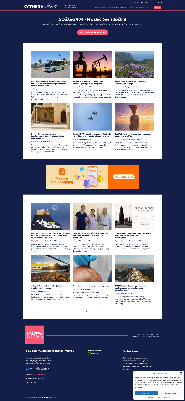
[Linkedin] (161, 2)
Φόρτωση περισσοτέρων (92, 311)
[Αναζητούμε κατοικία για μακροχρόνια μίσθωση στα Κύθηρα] (134, 64)
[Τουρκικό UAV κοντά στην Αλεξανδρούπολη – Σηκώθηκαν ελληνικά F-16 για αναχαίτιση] (92, 117)
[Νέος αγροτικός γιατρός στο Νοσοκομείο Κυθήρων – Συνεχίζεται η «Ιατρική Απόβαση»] (92, 216)
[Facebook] (154, 2)
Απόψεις (34, 89)
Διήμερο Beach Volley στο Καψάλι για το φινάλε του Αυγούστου (48, 287)
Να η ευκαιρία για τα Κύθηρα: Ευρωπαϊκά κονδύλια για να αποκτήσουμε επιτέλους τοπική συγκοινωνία (49, 83)
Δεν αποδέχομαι (170, 393)
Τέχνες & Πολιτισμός (121, 139)
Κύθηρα (75, 241)
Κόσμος (75, 87)
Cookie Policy (150, 397)
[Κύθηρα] (34, 335)
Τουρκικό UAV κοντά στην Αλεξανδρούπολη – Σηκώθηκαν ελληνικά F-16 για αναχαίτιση (92, 135)
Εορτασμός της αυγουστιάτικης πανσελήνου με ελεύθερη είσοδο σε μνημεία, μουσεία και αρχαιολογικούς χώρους (50, 235)
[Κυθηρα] (44, 6)
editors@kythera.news (39, 374)
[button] (181, 373)
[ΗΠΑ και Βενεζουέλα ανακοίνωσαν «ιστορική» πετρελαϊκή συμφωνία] (92, 64)
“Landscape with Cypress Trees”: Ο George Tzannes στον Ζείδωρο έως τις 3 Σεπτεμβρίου (133, 235)
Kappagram (52, 397)
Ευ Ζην (75, 289)
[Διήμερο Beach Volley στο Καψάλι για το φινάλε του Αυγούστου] (50, 268)
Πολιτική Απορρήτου (163, 397)
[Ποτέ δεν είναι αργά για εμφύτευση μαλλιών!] (92, 268)
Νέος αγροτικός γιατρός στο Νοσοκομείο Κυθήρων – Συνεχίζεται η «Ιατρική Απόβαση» (90, 235)
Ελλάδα (75, 139)
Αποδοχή (146, 393)
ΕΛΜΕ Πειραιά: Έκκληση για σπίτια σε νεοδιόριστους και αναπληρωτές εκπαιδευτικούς (131, 288)
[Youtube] (159, 2)
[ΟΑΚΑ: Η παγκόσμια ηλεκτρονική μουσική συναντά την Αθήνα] (134, 117)
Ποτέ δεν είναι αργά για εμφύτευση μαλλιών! (92, 286)
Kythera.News (29, 397)
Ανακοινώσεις (119, 87)
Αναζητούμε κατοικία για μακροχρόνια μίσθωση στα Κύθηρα (131, 82)
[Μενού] (151, 8)
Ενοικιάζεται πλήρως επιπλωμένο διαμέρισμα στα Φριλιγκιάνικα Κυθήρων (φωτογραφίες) (48, 136)
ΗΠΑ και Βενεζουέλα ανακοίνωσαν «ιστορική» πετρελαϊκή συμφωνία (88, 82)
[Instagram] (156, 2)
